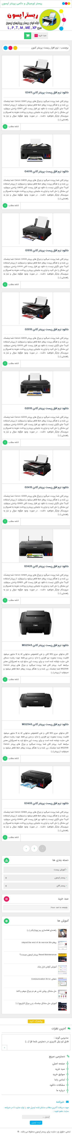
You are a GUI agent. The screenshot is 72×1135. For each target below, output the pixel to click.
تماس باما (59, 1080)
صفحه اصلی (58, 1064)
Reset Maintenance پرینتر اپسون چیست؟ (38, 954)
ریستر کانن (61, 885)
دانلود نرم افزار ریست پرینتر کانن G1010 (46, 251)
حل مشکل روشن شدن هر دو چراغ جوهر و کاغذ (36, 991)
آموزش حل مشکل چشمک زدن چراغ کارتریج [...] (36, 1003)
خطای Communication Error (43, 979)
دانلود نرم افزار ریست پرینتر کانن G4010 (46, 172)
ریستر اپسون (59, 877)
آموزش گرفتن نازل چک (46, 966)
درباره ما (60, 1090)
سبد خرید (60, 1069)
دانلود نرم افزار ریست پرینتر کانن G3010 (46, 330)
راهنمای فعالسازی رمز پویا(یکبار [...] (41, 930)
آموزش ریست (59, 869)
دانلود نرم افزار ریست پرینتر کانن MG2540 (45, 725)
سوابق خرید (59, 1074)
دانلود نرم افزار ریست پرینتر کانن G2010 (46, 408)
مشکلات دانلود (57, 1085)
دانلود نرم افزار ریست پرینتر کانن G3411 (46, 93)
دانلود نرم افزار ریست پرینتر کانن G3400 (46, 803)
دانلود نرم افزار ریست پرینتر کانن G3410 (46, 487)
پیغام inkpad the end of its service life (39, 942)
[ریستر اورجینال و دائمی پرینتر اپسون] (36, 20)
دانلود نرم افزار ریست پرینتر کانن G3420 (46, 566)
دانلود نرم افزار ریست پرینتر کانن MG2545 (45, 645)
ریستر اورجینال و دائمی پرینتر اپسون (22, 4)
